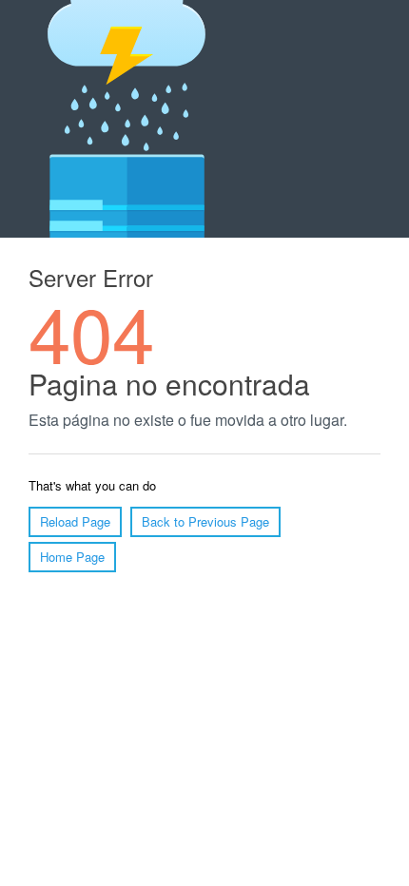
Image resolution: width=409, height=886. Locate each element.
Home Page (72, 557)
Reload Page (75, 521)
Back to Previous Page (205, 521)
